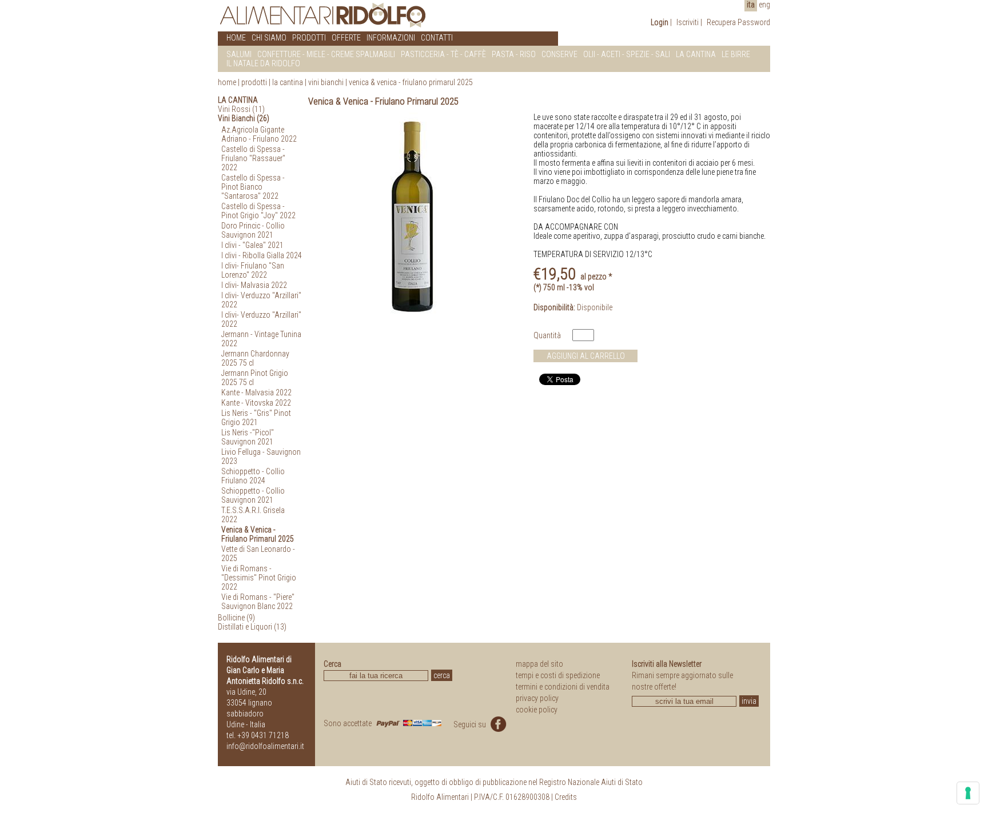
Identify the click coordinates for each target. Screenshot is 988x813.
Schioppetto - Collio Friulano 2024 (253, 476)
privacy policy (537, 698)
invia (749, 701)
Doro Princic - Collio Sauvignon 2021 (253, 230)
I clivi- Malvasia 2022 (254, 285)
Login (659, 22)
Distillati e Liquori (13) (252, 626)
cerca (441, 675)
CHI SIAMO (269, 37)
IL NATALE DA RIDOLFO (263, 63)
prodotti (254, 82)
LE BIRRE (736, 54)
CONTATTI (437, 37)
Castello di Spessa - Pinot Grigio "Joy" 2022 (258, 211)
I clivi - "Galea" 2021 (252, 245)
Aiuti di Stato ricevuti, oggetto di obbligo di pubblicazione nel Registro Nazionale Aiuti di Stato (494, 782)
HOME (236, 37)
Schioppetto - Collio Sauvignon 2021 (253, 495)
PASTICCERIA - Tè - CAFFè (443, 54)
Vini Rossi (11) (241, 109)
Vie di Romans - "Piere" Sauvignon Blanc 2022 (257, 601)
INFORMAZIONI (390, 37)
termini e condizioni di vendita (562, 686)
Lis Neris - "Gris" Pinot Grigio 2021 (256, 417)
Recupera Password (738, 22)
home (227, 82)
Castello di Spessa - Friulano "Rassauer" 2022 (253, 158)
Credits (566, 797)
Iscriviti (687, 22)
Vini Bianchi (326, 82)
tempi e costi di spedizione (558, 675)
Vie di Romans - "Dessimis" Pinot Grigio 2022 (258, 577)
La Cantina (287, 82)
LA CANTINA (696, 54)
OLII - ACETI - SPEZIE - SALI (626, 54)
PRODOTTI (309, 37)
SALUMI (239, 54)
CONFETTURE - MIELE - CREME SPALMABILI (326, 54)
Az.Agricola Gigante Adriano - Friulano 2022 (259, 134)
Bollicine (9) (236, 617)
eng (764, 4)
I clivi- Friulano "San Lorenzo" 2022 (252, 270)
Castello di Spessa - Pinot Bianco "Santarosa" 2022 (253, 187)
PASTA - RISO (514, 54)
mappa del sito (539, 663)
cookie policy (536, 709)
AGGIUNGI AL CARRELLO (586, 356)
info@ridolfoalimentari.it (265, 746)
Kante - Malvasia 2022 (256, 392)
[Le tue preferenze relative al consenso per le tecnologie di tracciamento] (968, 793)
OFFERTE (346, 37)
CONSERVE (559, 54)
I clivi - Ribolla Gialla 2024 (261, 255)
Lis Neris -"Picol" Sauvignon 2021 (247, 437)
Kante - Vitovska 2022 (256, 402)
